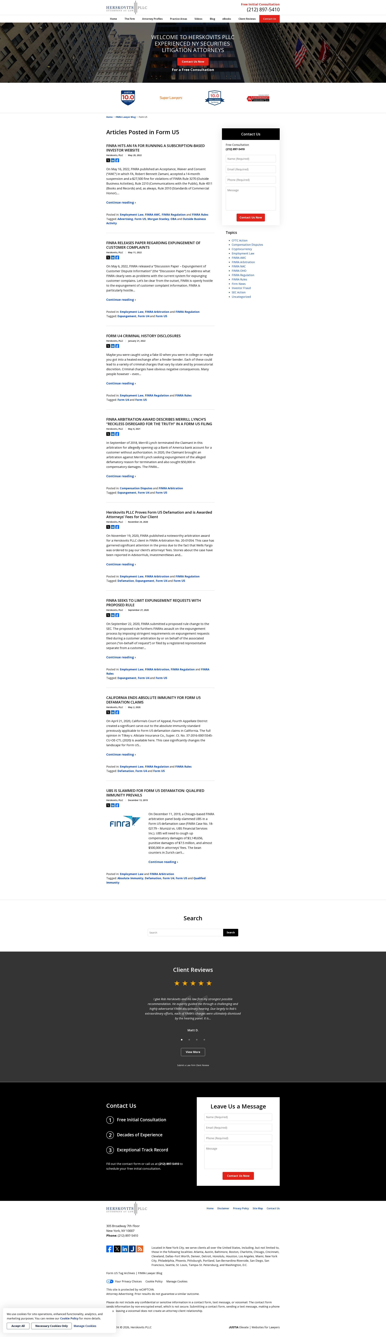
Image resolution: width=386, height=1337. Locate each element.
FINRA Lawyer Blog (126, 117)
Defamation (125, 581)
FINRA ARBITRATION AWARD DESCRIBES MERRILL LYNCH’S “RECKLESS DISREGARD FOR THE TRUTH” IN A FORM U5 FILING (159, 421)
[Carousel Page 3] (197, 1039)
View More (193, 1052)
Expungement (126, 316)
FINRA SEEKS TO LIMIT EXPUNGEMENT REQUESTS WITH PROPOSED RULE (153, 602)
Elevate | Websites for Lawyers (254, 1327)
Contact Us (269, 18)
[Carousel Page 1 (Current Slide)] (181, 1039)
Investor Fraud (241, 288)
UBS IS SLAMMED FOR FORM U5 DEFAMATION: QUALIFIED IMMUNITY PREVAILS (155, 792)
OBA (173, 219)
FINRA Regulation (174, 214)
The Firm (130, 18)
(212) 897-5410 (263, 9)
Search (231, 932)
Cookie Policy (154, 1281)
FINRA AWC (152, 214)
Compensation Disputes (136, 488)
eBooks (226, 18)
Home (113, 18)
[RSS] (139, 1249)
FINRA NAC (239, 266)
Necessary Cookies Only (51, 1326)
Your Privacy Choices (128, 1281)
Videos (198, 18)
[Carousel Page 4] (204, 1039)
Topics (231, 232)
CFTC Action (239, 240)
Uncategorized (241, 296)
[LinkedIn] (124, 1249)
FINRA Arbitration (157, 312)
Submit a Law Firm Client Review (193, 1065)
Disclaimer (223, 1208)
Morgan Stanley (158, 219)
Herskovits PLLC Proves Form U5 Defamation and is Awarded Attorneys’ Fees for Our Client (159, 514)
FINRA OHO (239, 270)
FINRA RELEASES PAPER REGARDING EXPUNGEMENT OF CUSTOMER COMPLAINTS (153, 245)
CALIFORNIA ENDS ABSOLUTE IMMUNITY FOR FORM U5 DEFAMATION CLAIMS (153, 699)
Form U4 (143, 316)
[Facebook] (109, 1249)
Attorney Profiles (152, 18)
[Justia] (132, 1249)
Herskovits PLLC (141, 1327)
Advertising (125, 219)
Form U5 (140, 219)
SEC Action (238, 292)
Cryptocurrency (242, 249)
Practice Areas (178, 18)
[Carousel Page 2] (189, 1039)
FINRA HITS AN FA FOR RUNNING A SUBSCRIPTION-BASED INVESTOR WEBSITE (155, 147)
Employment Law (131, 214)
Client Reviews (247, 18)
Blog (212, 18)
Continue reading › (121, 202)
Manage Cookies (176, 1281)
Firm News (239, 284)
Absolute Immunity (130, 878)
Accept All (18, 1326)
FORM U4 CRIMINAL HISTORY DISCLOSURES (143, 336)
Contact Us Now (193, 61)
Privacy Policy (241, 1208)
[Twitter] (117, 1249)
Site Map (258, 1208)
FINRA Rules (200, 214)
